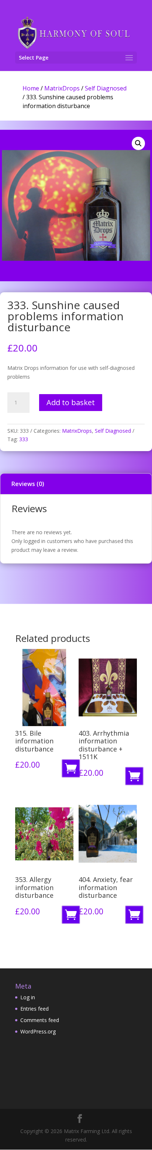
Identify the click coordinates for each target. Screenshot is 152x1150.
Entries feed (34, 1008)
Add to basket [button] (72, 770)
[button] (138, 143)
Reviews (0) (27, 484)
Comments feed (39, 1020)
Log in (27, 997)
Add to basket (70, 402)
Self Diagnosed (106, 88)
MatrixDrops (62, 88)
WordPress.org (38, 1031)
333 (23, 439)
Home (31, 88)
